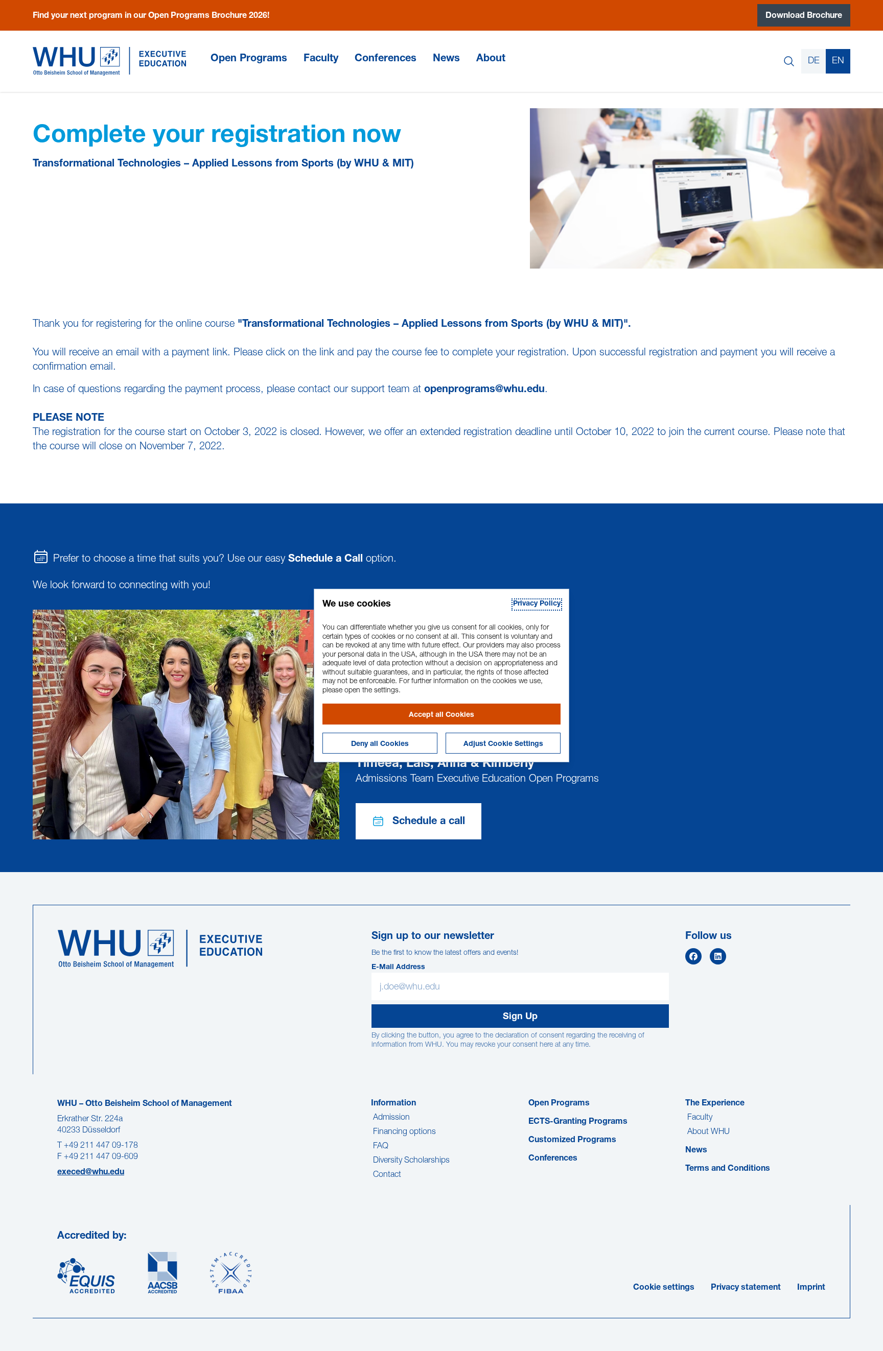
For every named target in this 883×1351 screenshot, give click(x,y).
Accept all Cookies (441, 715)
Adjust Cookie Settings (503, 744)
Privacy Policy (537, 604)
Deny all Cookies (380, 744)
